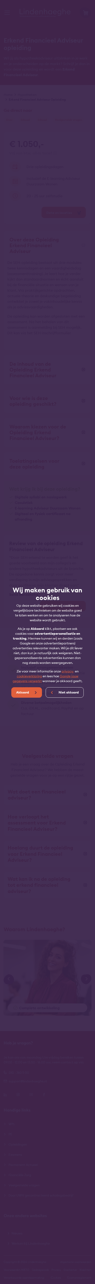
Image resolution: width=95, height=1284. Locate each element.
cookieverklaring (29, 676)
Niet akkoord (68, 692)
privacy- (68, 671)
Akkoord (23, 692)
